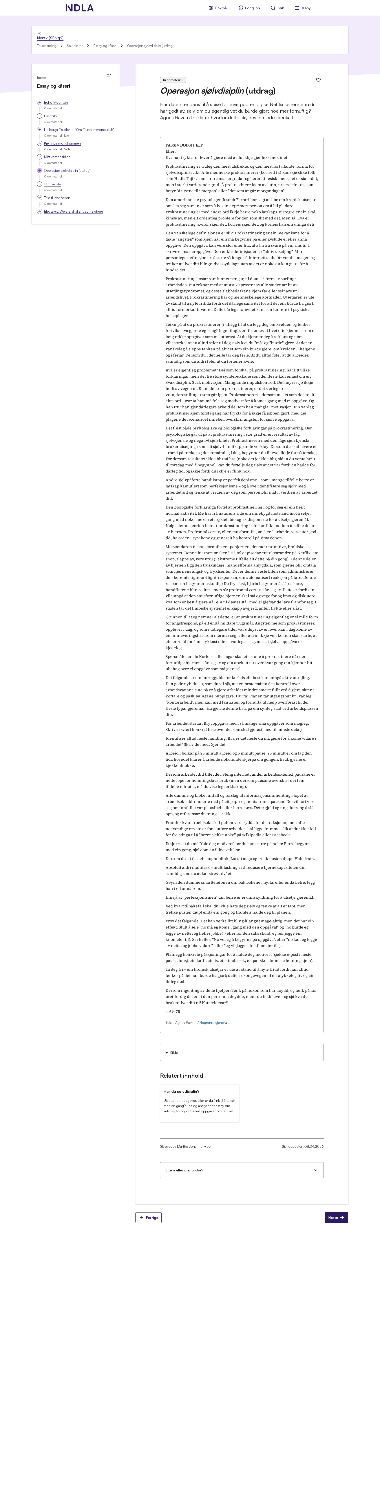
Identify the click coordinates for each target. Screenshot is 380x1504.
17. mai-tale (52, 184)
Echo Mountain (56, 102)
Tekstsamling (46, 45)
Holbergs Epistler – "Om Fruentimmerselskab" (79, 129)
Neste (333, 1217)
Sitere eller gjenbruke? (184, 1170)
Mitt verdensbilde (57, 157)
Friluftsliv (50, 116)
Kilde (174, 1052)
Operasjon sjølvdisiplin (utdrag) (67, 170)
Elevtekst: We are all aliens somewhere (73, 211)
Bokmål (221, 8)
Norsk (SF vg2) (50, 37)
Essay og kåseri (105, 45)
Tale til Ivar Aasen (57, 197)
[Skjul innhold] (109, 74)
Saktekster (75, 45)
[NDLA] (80, 7)
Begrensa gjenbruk (214, 1022)
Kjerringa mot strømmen (62, 143)
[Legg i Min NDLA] (318, 80)
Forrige (152, 1217)
